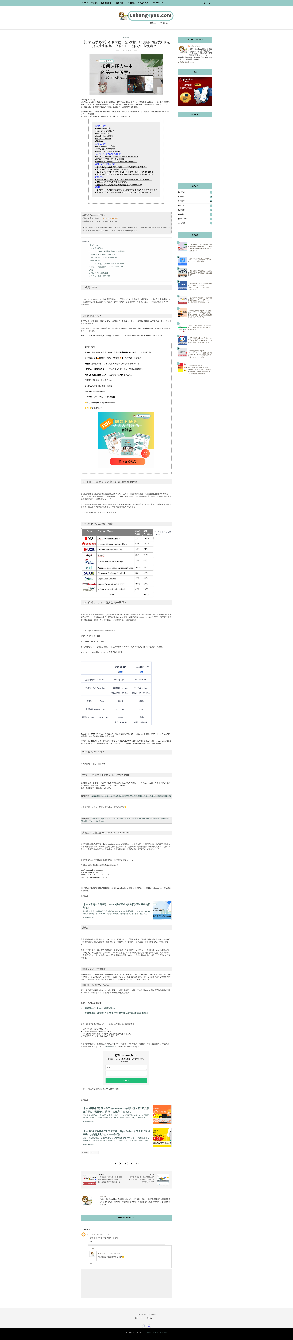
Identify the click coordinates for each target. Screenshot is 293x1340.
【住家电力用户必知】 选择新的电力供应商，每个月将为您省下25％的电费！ (199, 328)
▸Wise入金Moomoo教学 (105, 146)
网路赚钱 (131, 3)
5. (88, 270)
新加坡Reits (182, 219)
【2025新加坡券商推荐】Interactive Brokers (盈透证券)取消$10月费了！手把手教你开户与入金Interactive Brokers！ (200, 354)
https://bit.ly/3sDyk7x (110, 218)
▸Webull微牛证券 (102, 133)
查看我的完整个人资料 (186, 62)
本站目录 (94, 3)
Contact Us (159, 3)
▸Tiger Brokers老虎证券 (104, 131)
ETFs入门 (94, 1152)
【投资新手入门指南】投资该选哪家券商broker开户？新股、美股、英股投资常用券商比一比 (131, 796)
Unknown (93, 1234)
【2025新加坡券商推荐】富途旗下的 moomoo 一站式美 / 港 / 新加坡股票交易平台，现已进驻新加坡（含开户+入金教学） (200, 314)
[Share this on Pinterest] (126, 1163)
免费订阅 (126, 1080)
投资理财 (126, 37)
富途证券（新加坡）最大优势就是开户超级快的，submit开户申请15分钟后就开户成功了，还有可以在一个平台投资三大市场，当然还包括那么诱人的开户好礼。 (117, 1116)
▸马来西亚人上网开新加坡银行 (107, 151)
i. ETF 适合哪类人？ (96, 248)
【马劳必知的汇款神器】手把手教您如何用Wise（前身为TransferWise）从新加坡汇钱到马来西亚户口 (200, 286)
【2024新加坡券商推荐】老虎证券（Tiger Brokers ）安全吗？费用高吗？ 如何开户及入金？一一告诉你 (116, 1133)
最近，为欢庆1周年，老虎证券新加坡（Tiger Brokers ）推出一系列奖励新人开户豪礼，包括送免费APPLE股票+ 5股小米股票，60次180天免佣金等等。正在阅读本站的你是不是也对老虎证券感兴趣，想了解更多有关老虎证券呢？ (116, 1140)
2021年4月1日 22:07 (103, 1234)
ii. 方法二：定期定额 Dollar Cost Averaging (105, 267)
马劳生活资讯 (143, 3)
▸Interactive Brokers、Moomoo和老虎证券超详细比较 (116, 157)
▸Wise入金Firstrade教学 (105, 149)
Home (85, 3)
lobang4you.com (88, 917)
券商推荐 (181, 201)
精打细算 (181, 192)
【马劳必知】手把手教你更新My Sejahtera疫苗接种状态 (199, 260)
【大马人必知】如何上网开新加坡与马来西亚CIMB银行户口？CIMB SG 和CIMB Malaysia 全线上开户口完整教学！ (200, 248)
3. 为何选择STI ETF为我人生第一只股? (102, 257)
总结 (91, 270)
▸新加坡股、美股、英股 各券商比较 (109, 159)
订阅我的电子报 (107, 1046)
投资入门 (119, 3)
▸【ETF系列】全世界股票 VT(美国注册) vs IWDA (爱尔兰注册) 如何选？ (124, 174)
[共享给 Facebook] (115, 1163)
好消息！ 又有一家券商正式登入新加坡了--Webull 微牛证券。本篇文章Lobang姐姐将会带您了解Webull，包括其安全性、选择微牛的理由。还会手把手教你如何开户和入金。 (116, 913)
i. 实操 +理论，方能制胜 (98, 273)
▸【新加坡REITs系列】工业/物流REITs (111, 182)
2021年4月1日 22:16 (114, 1253)
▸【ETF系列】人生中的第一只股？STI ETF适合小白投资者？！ (121, 167)
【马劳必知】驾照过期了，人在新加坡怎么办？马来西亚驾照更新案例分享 (200, 273)
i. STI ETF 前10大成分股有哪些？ (101, 254)
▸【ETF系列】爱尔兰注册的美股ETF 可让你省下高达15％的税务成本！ (124, 172)
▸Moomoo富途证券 (103, 128)
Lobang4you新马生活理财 (156, 1333)
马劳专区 (181, 197)
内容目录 (85, 241)
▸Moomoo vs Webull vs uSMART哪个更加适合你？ (116, 162)
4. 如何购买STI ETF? (95, 260)
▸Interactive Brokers (103, 139)
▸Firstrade (99, 141)
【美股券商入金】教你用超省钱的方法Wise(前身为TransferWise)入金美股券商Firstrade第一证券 (200, 340)
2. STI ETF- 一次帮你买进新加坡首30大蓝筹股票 (106, 251)
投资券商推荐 (106, 3)
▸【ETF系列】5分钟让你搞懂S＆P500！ (111, 169)
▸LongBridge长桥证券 (104, 136)
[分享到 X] (121, 1163)
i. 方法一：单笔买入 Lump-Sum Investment (106, 263)
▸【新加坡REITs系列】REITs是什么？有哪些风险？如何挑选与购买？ (123, 180)
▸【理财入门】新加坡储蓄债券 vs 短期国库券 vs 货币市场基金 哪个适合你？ (126, 190)
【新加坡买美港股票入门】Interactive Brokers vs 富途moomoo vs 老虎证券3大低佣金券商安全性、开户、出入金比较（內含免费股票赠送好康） (199, 369)
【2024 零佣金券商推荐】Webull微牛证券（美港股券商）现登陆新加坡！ (116, 906)
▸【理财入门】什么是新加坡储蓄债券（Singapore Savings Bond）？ (123, 192)
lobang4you (102, 1253)
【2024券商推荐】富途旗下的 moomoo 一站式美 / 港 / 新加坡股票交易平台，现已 (116, 1110)
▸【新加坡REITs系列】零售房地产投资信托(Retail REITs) (118, 185)
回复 (91, 1241)
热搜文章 (181, 205)
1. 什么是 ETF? (93, 245)
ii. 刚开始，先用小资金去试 (99, 276)
